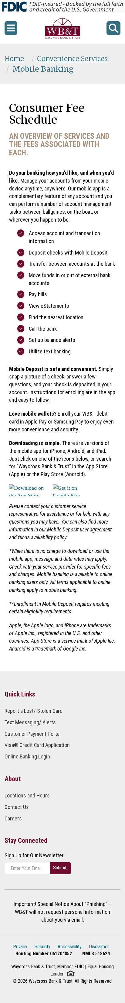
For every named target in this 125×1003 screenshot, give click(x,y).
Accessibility (70, 946)
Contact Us (17, 807)
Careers (13, 818)
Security (42, 946)
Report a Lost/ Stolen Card (33, 711)
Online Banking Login (27, 756)
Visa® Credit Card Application (37, 745)
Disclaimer (99, 946)
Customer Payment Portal (33, 734)
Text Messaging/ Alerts (30, 722)
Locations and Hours (27, 795)
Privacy (20, 946)
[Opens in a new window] (62, 28)
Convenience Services (72, 58)
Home (14, 58)
